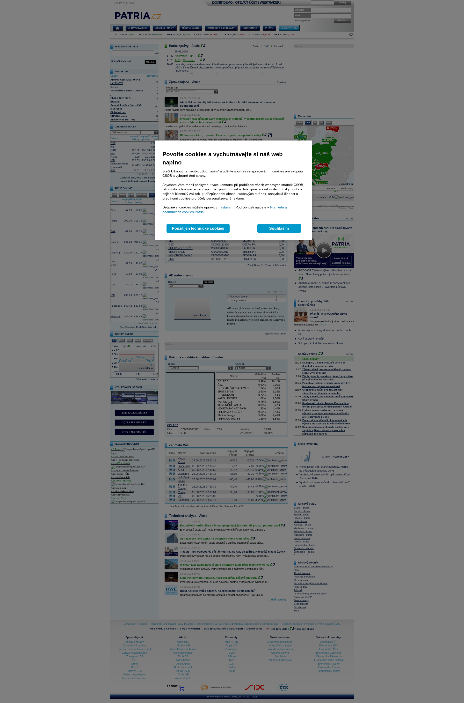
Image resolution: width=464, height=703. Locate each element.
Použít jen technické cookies (198, 228)
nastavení (225, 207)
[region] (233, 190)
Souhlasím (279, 228)
